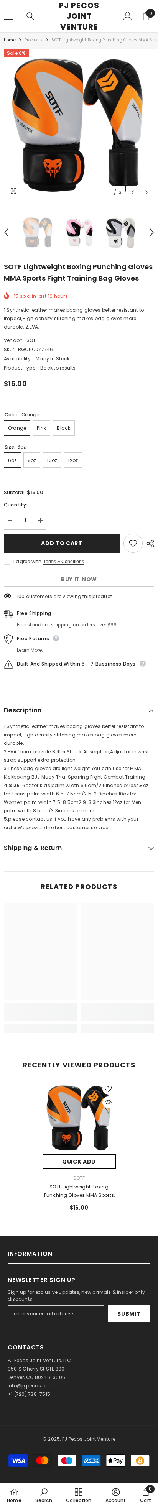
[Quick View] (108, 1102)
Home (10, 40)
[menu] (8, 16)
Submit (128, 1314)
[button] (132, 192)
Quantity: (15, 504)
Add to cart (61, 543)
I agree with (27, 561)
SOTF (32, 340)
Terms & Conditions (63, 561)
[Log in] (127, 16)
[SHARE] (148, 543)
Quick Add (79, 1161)
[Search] (30, 16)
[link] (40, 1016)
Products (34, 40)
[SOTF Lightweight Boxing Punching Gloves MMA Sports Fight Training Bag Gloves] (79, 1117)
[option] (79, 124)
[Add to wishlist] (133, 543)
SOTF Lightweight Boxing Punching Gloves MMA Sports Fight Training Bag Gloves (79, 1191)
